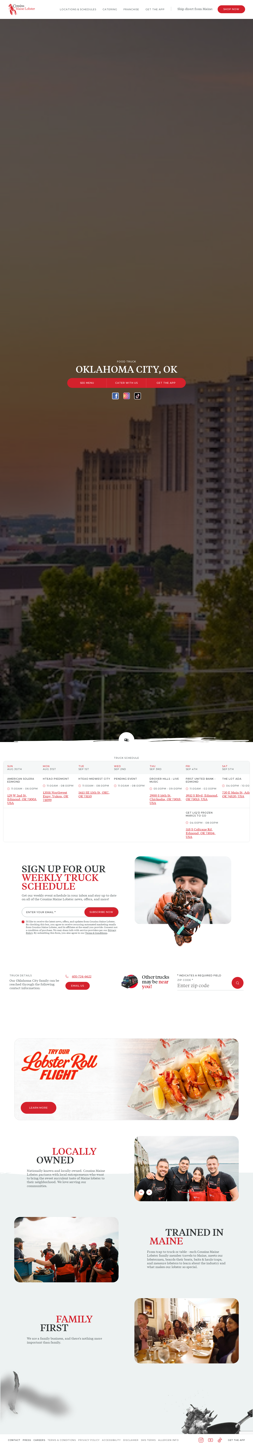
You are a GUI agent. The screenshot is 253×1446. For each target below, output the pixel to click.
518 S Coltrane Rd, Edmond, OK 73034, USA (200, 833)
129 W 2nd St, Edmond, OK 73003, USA (22, 799)
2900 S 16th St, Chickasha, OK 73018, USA (165, 799)
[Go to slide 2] (204, 1192)
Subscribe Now (101, 912)
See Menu (87, 382)
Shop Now (231, 9)
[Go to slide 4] (220, 1192)
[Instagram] (126, 396)
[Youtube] (210, 1440)
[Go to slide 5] (228, 1192)
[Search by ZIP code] (238, 983)
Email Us (77, 985)
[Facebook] (115, 396)
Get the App (236, 1440)
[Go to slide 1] (190, 1192)
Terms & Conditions (96, 933)
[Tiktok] (138, 396)
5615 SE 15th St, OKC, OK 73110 (94, 794)
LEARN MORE (38, 1107)
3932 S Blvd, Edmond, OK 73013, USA (202, 797)
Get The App (166, 382)
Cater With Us (126, 382)
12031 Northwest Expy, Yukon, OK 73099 (55, 796)
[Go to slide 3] (212, 1192)
